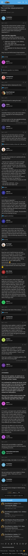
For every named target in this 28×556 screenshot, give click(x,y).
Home (21, 551)
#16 (25, 408)
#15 (25, 370)
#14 (25, 344)
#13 (25, 322)
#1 (25, 23)
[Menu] (2, 2)
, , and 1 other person (15, 144)
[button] (26, 554)
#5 (25, 110)
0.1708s (21, 553)
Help (17, 551)
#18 (25, 457)
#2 (25, 67)
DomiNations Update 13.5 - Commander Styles (13, 504)
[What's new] (23, 2)
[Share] (23, 23)
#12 (25, 307)
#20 (25, 485)
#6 (25, 132)
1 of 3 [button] (9, 492)
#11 (25, 277)
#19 (25, 469)
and (8, 216)
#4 (25, 98)
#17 (25, 442)
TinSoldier (4, 12)
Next (14, 492)
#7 (25, 154)
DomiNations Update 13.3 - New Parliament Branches (15, 527)
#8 (25, 197)
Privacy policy (12, 551)
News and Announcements (17, 506)
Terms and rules (4, 551)
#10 (25, 249)
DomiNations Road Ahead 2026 (14, 520)
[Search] (26, 2)
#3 (25, 82)
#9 (25, 226)
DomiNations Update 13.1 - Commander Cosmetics (13, 535)
